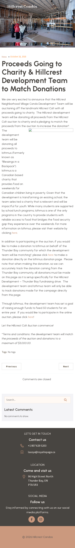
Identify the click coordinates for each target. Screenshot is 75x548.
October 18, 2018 (18, 56)
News (4, 56)
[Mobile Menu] (65, 20)
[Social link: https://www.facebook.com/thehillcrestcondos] (33, 519)
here (14, 232)
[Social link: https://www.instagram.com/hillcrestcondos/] (42, 519)
